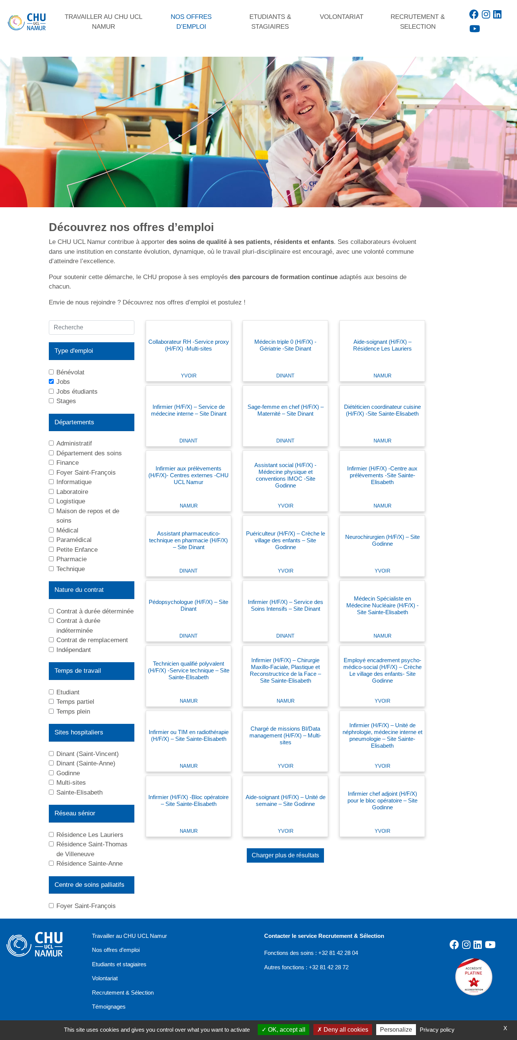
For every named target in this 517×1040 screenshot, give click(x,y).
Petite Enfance (77, 549)
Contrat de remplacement (92, 640)
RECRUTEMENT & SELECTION (418, 21)
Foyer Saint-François (86, 472)
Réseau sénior (75, 813)
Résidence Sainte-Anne (89, 863)
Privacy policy (437, 1029)
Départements (74, 422)
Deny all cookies (345, 1029)
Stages (66, 401)
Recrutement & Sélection (123, 992)
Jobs (63, 381)
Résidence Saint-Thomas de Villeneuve (92, 849)
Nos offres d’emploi (116, 950)
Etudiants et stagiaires (119, 964)
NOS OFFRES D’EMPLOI (191, 21)
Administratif (74, 443)
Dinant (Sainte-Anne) (85, 763)
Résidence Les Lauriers (89, 834)
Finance (67, 462)
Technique (70, 569)
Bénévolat (70, 372)
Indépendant (73, 649)
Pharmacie (71, 559)
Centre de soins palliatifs (90, 884)
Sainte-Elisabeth (79, 792)
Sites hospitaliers (79, 732)
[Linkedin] (497, 14)
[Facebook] (474, 14)
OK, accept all (285, 1029)
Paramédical (74, 539)
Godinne (68, 773)
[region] (258, 132)
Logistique (70, 501)
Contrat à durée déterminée (95, 611)
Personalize (396, 1029)
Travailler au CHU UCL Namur (129, 936)
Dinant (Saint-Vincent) (87, 753)
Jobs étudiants (77, 391)
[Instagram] (486, 14)
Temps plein (73, 711)
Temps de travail (78, 670)
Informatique (74, 482)
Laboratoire (72, 491)
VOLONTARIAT (341, 16)
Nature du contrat (79, 589)
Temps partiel (75, 701)
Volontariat (105, 978)
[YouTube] (474, 28)
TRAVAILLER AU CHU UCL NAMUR (103, 21)
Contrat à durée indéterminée (78, 625)
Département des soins (89, 453)
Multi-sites (71, 782)
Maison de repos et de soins (87, 516)
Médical (67, 530)
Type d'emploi (74, 350)
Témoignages (109, 1006)
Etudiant (67, 692)
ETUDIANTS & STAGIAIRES (270, 21)
